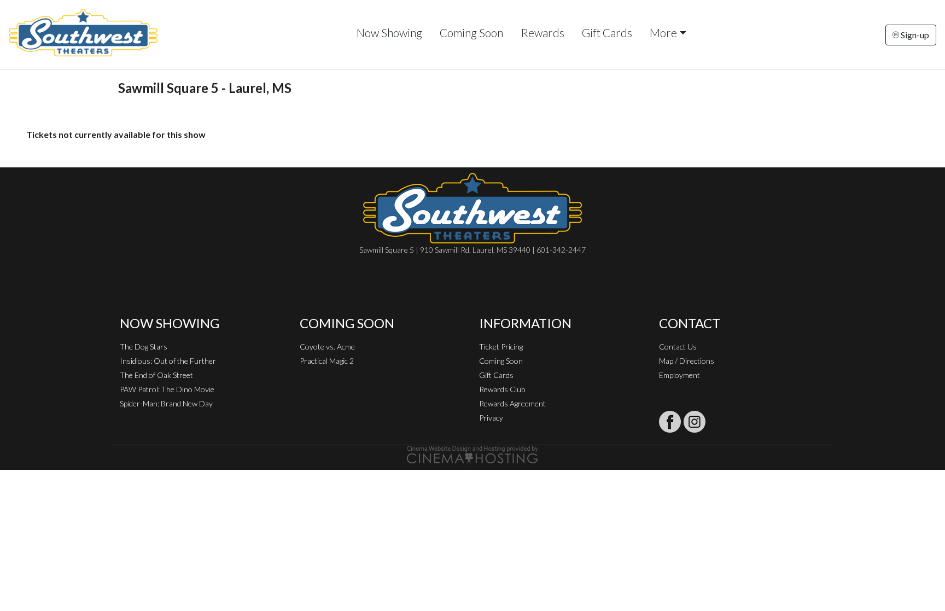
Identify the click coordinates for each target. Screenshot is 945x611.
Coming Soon (471, 32)
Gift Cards (607, 32)
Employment (679, 375)
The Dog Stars (143, 346)
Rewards (542, 32)
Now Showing (389, 32)
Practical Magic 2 (327, 360)
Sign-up (914, 35)
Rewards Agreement (512, 403)
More (663, 32)
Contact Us (678, 346)
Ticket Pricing (501, 346)
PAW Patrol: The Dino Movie (167, 389)
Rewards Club (502, 389)
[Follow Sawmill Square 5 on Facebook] (670, 422)
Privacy (491, 417)
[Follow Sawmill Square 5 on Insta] (694, 422)
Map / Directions (686, 360)
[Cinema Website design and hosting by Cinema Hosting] (472, 453)
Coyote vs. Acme (327, 346)
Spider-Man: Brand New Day (166, 403)
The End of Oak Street (156, 375)
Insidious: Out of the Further (168, 360)
